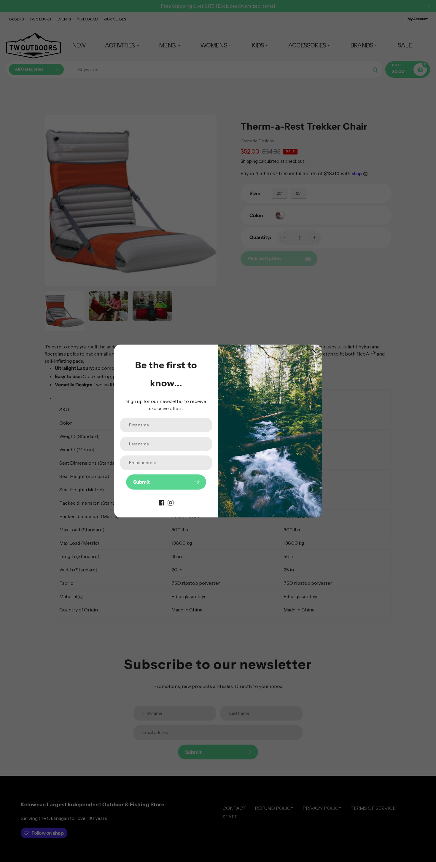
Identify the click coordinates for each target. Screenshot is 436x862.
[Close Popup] (314, 351)
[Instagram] (171, 502)
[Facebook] (162, 502)
